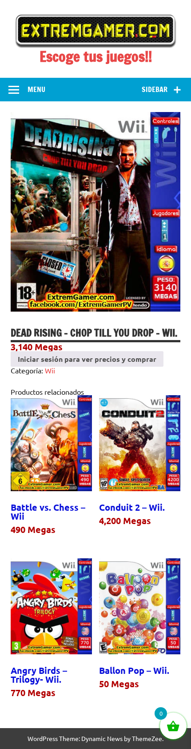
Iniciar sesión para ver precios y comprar (87, 359)
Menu (36, 89)
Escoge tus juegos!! (96, 56)
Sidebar (154, 89)
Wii (50, 370)
